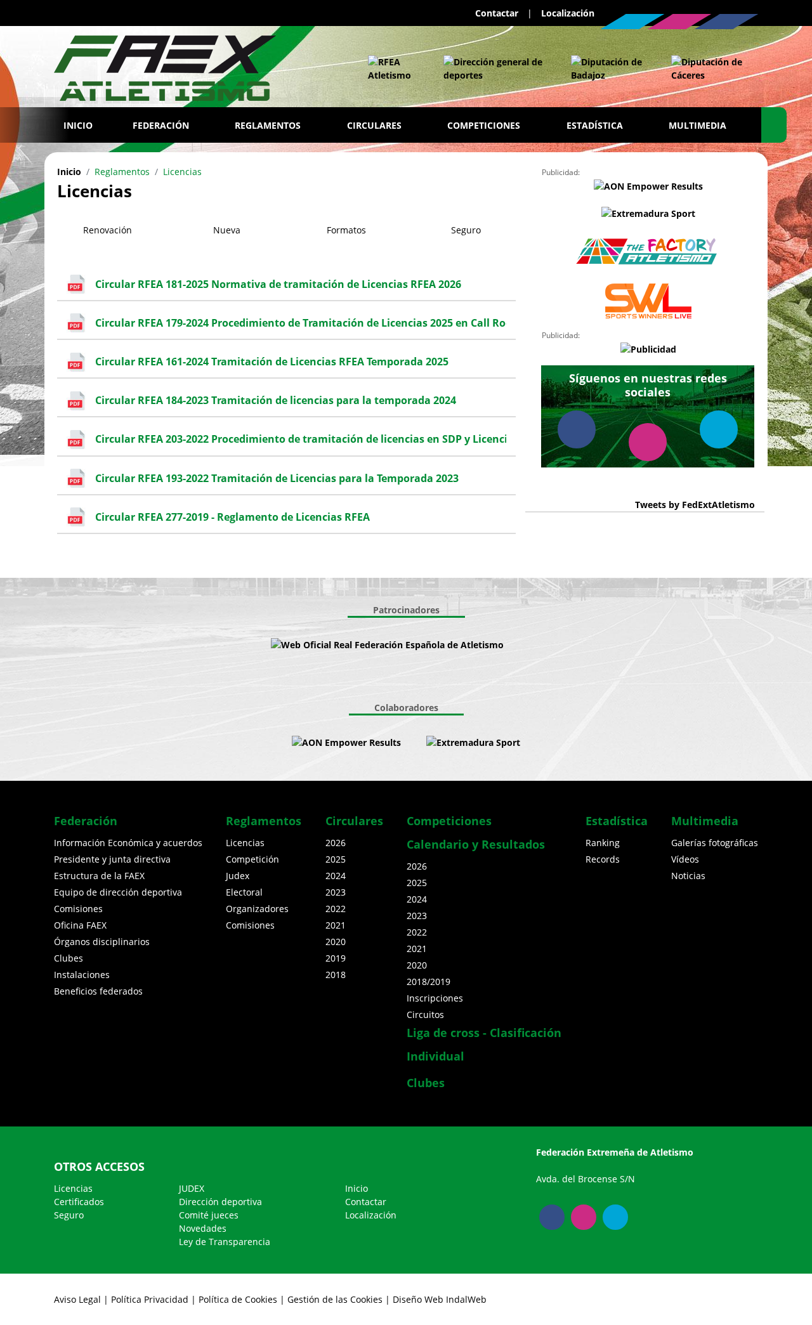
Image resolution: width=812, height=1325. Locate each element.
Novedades (202, 1228)
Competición (252, 859)
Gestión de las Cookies (335, 1299)
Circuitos (425, 1014)
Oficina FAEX (80, 925)
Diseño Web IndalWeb (440, 1299)
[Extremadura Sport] (648, 213)
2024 (335, 876)
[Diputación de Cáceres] (708, 68)
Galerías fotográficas (714, 843)
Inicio (78, 125)
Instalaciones (82, 975)
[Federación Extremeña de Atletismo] (165, 65)
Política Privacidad (149, 1299)
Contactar (496, 13)
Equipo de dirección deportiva (118, 892)
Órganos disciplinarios (102, 942)
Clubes (68, 958)
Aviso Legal (77, 1299)
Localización (567, 13)
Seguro (69, 1215)
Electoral (244, 892)
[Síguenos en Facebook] (726, 21)
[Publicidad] (648, 348)
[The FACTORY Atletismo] (648, 251)
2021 (335, 925)
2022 (335, 909)
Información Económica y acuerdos (128, 843)
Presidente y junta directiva (112, 859)
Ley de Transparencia (224, 1242)
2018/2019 (428, 982)
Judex (237, 876)
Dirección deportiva (220, 1202)
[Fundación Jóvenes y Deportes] (541, 645)
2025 (335, 859)
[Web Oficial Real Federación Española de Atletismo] (393, 68)
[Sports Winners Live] (648, 301)
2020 (335, 942)
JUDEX (191, 1188)
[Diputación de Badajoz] (608, 68)
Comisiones (78, 909)
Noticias (688, 876)
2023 (335, 892)
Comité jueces (209, 1215)
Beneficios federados (98, 991)
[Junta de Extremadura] (494, 68)
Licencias (245, 843)
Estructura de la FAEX (99, 876)
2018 (335, 975)
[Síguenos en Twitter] (632, 21)
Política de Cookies (238, 1299)
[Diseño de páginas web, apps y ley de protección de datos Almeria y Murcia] (413, 742)
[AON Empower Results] (648, 185)
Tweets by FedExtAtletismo (695, 505)
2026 (335, 843)
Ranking (603, 843)
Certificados (79, 1202)
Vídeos (685, 859)
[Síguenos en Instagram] (679, 21)
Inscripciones (435, 998)
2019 (335, 958)
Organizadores (257, 909)
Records (603, 859)
